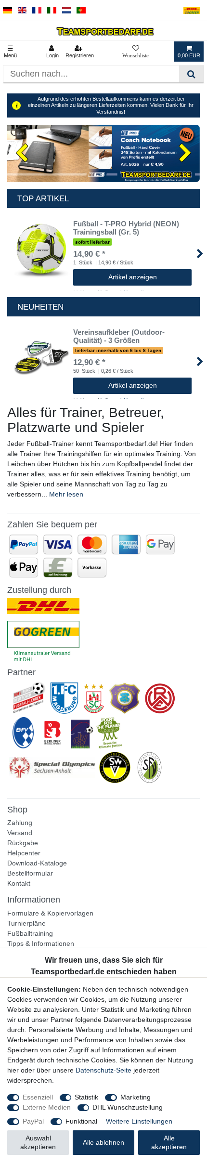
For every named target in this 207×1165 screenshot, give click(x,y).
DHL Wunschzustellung (127, 1107)
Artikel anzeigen (132, 277)
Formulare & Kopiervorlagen (50, 913)
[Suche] (191, 73)
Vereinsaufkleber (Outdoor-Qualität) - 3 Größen (119, 336)
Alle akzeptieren (169, 1142)
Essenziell (38, 1097)
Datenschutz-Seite (103, 1070)
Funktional (81, 1121)
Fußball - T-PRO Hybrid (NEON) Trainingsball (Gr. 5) (126, 228)
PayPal (33, 1121)
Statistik (86, 1097)
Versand (19, 833)
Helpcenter (23, 853)
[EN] (22, 10)
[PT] (81, 10)
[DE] (7, 10)
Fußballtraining (30, 933)
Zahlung (19, 822)
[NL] (66, 10)
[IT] (51, 10)
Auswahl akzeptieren (38, 1142)
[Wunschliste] (135, 51)
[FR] (36, 10)
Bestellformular (30, 873)
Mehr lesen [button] (66, 494)
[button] (21, 154)
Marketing (135, 1097)
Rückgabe (22, 843)
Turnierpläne (26, 923)
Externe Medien (47, 1107)
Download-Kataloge (37, 863)
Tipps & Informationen (40, 943)
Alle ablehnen (103, 1142)
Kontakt (18, 883)
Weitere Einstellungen (139, 1121)
